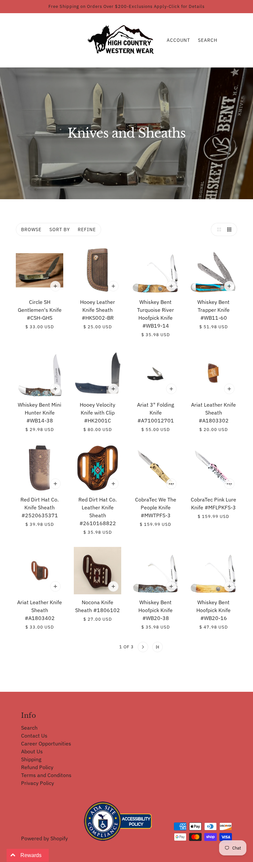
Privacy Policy (37, 783)
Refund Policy (37, 767)
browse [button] (31, 229)
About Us (32, 751)
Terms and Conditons (46, 775)
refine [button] (87, 229)
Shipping (31, 759)
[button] (217, 229)
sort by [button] (59, 229)
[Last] (157, 647)
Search (207, 40)
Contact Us (34, 735)
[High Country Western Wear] (123, 39)
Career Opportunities (46, 743)
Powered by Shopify (44, 838)
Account (178, 40)
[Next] (143, 647)
